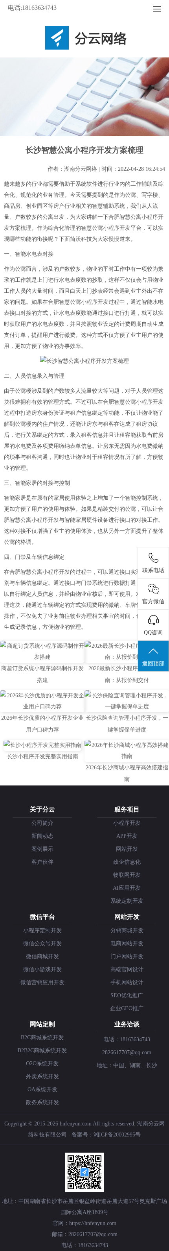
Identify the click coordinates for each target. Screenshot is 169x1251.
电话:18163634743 (32, 7)
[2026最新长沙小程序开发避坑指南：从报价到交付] (126, 657)
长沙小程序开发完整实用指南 (42, 756)
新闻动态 (42, 836)
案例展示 (42, 849)
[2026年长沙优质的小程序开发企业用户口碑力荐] (42, 707)
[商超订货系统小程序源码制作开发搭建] (42, 657)
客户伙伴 (42, 862)
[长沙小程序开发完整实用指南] (42, 745)
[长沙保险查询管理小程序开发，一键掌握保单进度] (126, 707)
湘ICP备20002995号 (117, 1135)
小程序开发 (116, 228)
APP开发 (127, 836)
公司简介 (42, 823)
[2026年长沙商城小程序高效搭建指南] (126, 756)
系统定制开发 (126, 901)
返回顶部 (153, 664)
